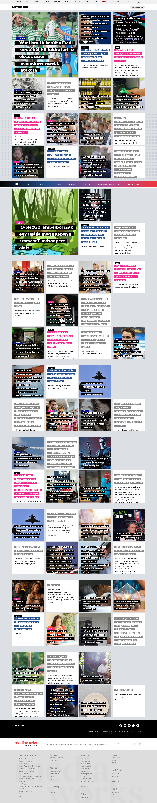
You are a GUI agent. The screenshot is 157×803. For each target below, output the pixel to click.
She (96, 2)
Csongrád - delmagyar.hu (27, 768)
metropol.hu (116, 757)
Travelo (77, 2)
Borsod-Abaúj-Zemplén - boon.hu (30, 766)
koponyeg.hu (116, 776)
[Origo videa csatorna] (133, 725)
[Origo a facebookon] (120, 725)
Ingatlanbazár (116, 2)
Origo (19, 2)
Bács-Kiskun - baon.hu (26, 758)
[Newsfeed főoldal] (20, 725)
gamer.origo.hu (86, 766)
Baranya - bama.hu (25, 761)
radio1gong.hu (116, 792)
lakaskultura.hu (86, 763)
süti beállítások (121, 731)
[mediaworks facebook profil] (135, 744)
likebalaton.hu (85, 768)
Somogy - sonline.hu (26, 791)
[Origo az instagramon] (129, 725)
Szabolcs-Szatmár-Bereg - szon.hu (30, 794)
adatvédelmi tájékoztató (94, 731)
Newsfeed (57, 2)
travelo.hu (84, 776)
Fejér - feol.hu (23, 774)
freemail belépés (137, 7)
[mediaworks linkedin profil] (140, 744)
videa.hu (114, 779)
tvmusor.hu (84, 786)
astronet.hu (84, 758)
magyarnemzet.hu (56, 771)
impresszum (130, 731)
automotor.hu (85, 761)
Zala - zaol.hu (54, 760)
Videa (47, 2)
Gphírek (87, 2)
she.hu (114, 763)
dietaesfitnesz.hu (86, 779)
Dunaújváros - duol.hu (26, 771)
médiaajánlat (138, 731)
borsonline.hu (85, 797)
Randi (105, 2)
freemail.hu (115, 774)
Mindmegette (37, 2)
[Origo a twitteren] (125, 725)
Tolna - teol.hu (23, 796)
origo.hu (52, 779)
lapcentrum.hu (116, 781)
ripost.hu (114, 755)
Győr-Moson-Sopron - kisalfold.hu (30, 776)
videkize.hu (84, 784)
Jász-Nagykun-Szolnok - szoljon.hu (30, 784)
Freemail (67, 2)
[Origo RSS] (137, 725)
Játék (127, 2)
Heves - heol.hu (24, 781)
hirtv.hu (52, 776)
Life (27, 2)
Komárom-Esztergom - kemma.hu (30, 786)
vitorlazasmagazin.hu (88, 781)
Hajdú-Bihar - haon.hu (26, 779)
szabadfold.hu (54, 774)
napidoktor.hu (85, 771)
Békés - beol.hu (24, 763)
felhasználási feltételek (109, 731)
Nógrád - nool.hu (24, 789)
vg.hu (51, 790)
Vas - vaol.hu (54, 755)
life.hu (114, 760)
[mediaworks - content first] (26, 743)
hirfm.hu (114, 795)
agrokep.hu (53, 792)
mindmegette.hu (86, 774)
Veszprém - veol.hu (56, 757)
